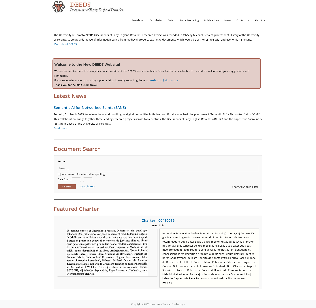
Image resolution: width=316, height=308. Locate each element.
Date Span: (64, 179)
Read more (60, 128)
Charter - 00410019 (158, 220)
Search (66, 186)
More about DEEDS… (66, 44)
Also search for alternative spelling (83, 174)
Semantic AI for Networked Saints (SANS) (90, 107)
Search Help (87, 186)
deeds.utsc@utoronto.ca (163, 80)
